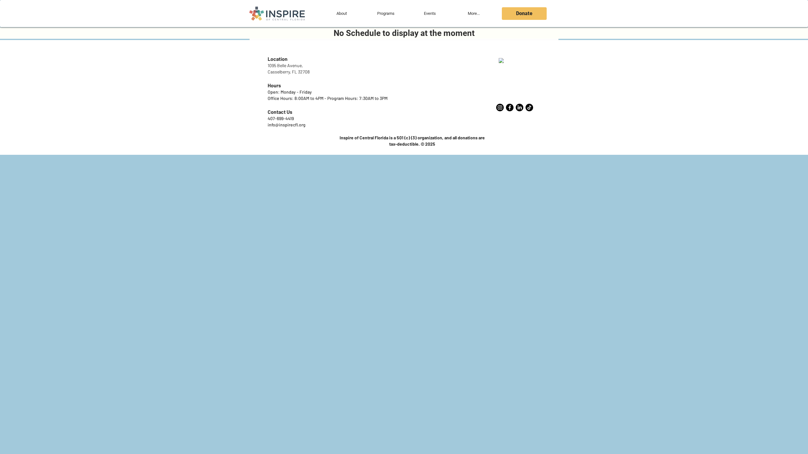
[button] (341, 13)
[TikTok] (529, 107)
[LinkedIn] (519, 107)
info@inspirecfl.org (287, 124)
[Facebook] (510, 107)
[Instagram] (500, 107)
